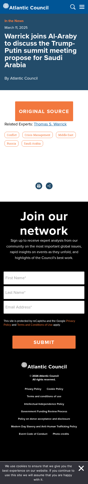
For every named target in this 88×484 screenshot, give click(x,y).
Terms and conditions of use (44, 396)
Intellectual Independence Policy (44, 404)
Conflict (12, 135)
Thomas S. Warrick (50, 124)
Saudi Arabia (32, 143)
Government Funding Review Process (44, 411)
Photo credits (61, 434)
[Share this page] (49, 186)
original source (44, 111)
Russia (11, 143)
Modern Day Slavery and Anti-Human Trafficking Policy (44, 426)
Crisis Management (37, 135)
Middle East (65, 135)
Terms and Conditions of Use (35, 324)
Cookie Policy (55, 389)
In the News (14, 20)
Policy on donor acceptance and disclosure (44, 419)
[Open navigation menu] (82, 7)
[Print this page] (38, 186)
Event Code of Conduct (33, 434)
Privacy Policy (33, 389)
